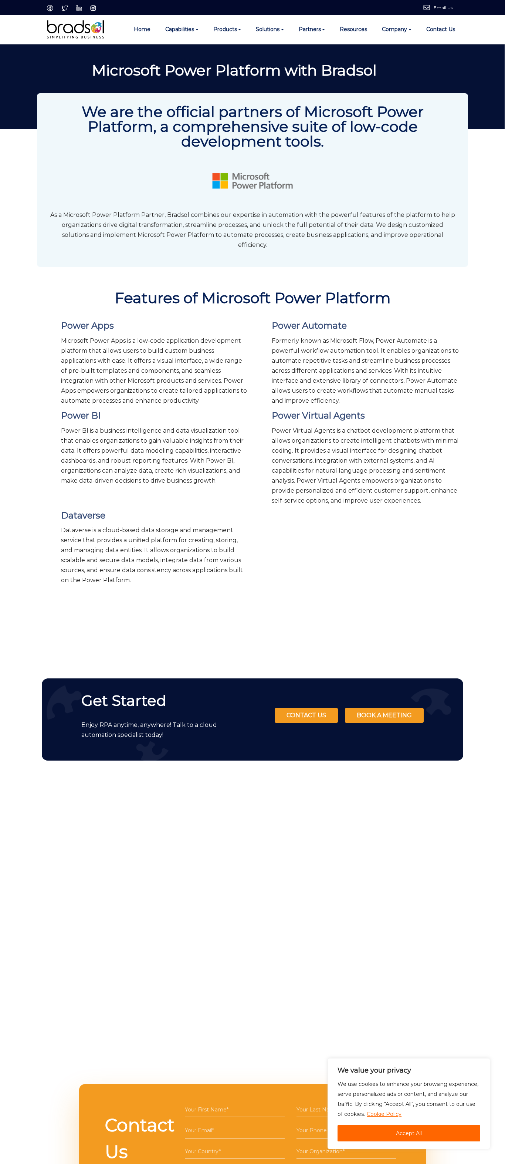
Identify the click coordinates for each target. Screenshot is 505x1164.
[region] (409, 1103)
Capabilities (179, 29)
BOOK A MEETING (384, 715)
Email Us (443, 7)
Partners (310, 29)
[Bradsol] (75, 30)
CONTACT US (306, 715)
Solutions (267, 29)
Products (225, 29)
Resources (353, 29)
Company (394, 29)
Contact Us (440, 29)
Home (142, 29)
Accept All (409, 1133)
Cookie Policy (384, 1114)
